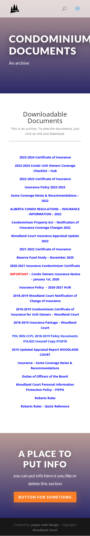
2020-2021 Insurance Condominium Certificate (45, 266)
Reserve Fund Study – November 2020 (45, 257)
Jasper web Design (45, 525)
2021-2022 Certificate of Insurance (45, 249)
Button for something (45, 497)
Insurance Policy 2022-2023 (45, 187)
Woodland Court (45, 530)
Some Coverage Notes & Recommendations (44, 195)
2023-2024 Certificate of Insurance (45, 157)
